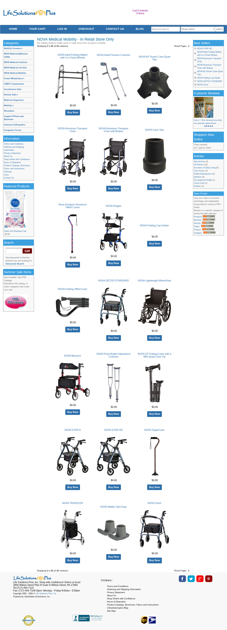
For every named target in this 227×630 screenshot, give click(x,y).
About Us (8, 156)
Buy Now (72, 112)
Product (198, 230)
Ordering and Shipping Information (14, 148)
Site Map (111, 611)
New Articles (199, 161)
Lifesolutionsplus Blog (117, 608)
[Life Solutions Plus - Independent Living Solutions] (30, 14)
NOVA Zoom (202, 84)
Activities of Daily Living (205, 167)
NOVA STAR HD (204, 48)
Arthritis (197, 186)
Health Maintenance (203, 174)
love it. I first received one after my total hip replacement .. (208, 121)
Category (198, 233)
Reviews (198, 220)
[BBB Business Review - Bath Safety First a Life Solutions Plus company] (88, 620)
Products (198, 217)
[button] (199, 619)
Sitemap (7, 171)
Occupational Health (203, 180)
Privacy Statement (12, 153)
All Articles (199, 164)
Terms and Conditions (13, 144)
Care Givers (199, 171)
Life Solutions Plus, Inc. (46, 593)
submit (219, 29)
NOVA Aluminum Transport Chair (209, 60)
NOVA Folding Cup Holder (208, 78)
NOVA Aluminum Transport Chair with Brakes (209, 66)
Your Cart (37, 28)
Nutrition (197, 177)
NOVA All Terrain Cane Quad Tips (210, 73)
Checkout (86, 28)
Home (13, 28)
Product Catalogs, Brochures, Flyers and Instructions (17, 167)
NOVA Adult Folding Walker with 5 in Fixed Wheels (209, 53)
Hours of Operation (12, 162)
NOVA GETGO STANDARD (209, 81)
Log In (62, 28)
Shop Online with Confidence (17, 159)
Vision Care (199, 183)
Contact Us (9, 178)
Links (6, 175)
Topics (197, 226)
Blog (140, 28)
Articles (198, 223)
